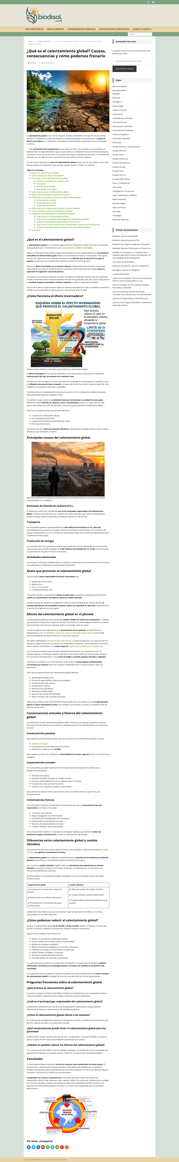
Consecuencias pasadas (46, 200)
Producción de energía (46, 186)
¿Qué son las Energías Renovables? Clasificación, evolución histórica (132, 303)
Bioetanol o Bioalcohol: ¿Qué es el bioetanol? (131, 266)
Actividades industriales (47, 189)
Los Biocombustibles (121, 274)
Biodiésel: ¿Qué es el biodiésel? (125, 236)
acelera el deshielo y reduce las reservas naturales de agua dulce (65, 633)
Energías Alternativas (121, 179)
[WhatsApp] (48, 1147)
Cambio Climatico (141, 29)
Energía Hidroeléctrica (122, 163)
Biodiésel (116, 94)
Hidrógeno (117, 102)
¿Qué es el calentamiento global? (45, 173)
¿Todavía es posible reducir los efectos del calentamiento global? (64, 227)
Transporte (41, 184)
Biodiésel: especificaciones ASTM (126, 240)
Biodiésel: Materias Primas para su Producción (132, 248)
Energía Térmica (119, 175)
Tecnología (117, 215)
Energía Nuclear (119, 167)
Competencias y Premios (122, 118)
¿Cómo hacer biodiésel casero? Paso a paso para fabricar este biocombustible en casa (132, 279)
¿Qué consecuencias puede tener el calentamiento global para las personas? (68, 224)
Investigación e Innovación (114, 29)
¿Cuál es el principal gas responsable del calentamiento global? (63, 219)
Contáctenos (47, 1160)
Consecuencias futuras (46, 205)
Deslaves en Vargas (40, 744)
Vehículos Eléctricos (121, 219)
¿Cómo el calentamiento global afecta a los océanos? (58, 222)
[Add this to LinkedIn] (38, 1147)
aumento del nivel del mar (60, 641)
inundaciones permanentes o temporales (86, 646)
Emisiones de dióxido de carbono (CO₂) (53, 181)
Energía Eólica (118, 154)
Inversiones (117, 187)
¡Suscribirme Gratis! (124, 68)
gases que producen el (75, 248)
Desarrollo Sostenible (121, 138)
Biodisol (33, 63)
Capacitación (118, 114)
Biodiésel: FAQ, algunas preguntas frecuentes (131, 244)
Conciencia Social (120, 122)
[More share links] (67, 1147)
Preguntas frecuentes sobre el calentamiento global (53, 214)
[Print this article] (57, 1147)
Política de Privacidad (59, 1160)
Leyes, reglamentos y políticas (125, 195)
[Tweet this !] (33, 1147)
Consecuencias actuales (46, 203)
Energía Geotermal (120, 159)
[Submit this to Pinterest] (43, 1147)
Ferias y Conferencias (121, 183)
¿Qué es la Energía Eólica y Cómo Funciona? (130, 298)
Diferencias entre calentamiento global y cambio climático (56, 208)
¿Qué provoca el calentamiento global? (53, 216)
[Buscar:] (140, 34)
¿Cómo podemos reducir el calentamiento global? (52, 211)
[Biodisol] (44, 15)
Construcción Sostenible (122, 126)
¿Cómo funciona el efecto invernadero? (48, 176)
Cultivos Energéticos (121, 134)
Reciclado (116, 211)
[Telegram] (52, 1147)
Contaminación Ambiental (81, 29)
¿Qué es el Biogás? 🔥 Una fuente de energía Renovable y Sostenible (131, 286)
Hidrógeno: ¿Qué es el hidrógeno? (126, 270)
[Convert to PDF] (62, 1147)
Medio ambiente (55, 29)
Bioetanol (116, 98)
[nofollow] (148, 2)
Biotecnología (118, 106)
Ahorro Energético (120, 86)
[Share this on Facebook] (29, 1147)
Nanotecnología (119, 203)
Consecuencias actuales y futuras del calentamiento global (56, 197)
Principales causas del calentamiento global (50, 178)
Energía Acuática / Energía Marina (126, 146)
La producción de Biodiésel (124, 262)
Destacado (117, 142)
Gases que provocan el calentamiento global (50, 192)
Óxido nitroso (37, 587)
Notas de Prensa (119, 207)
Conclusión (36, 230)
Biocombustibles (34, 29)
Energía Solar (118, 171)
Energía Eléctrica (119, 150)
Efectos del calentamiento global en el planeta (51, 195)
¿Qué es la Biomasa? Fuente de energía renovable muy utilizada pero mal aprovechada (132, 292)
